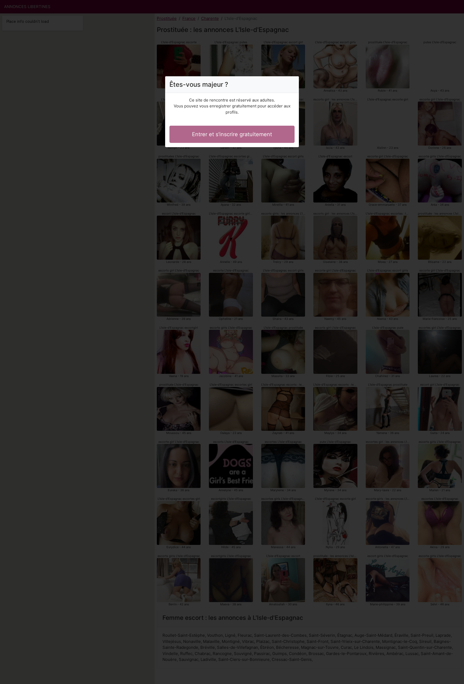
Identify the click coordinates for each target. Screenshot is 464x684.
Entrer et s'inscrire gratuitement (232, 134)
